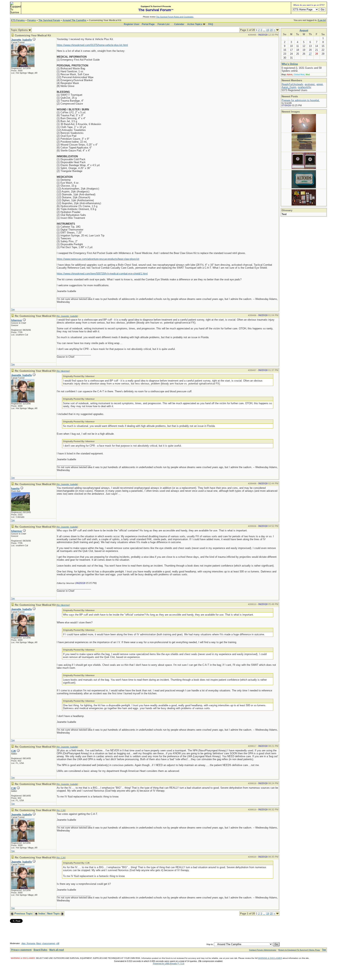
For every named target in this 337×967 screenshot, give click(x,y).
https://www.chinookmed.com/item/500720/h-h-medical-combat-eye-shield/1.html (102, 273)
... (264, 30)
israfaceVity (304, 87)
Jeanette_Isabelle (21, 39)
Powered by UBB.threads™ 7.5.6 (168, 963)
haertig (15, 488)
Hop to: (210, 944)
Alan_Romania (28, 943)
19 (267, 30)
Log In (321, 20)
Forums (31, 20)
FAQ (210, 24)
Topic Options (19, 30)
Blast (38, 943)
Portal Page (148, 24)
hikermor (16, 320)
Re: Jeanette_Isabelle (67, 316)
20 (271, 30)
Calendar (179, 24)
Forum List (163, 24)
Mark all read (56, 949)
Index (41, 913)
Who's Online (290, 64)
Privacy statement (21, 949)
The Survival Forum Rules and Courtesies (174, 17)
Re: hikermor (63, 371)
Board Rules (40, 949)
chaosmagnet (48, 943)
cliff (57, 943)
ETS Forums (18, 20)
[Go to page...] (277, 30)
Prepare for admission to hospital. (301, 100)
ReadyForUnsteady (292, 84)
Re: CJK (61, 810)
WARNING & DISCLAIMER (270, 958)
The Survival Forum (49, 20)
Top (13, 309)
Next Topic (54, 913)
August (304, 30)
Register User (131, 24)
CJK (13, 751)
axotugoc (310, 84)
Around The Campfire (74, 20)
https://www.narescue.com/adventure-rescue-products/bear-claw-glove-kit (98, 258)
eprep (320, 84)
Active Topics (194, 24)
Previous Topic (23, 913)
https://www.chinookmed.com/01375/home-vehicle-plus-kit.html (92, 45)
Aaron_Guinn (289, 87)
